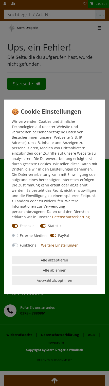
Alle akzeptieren (54, 260)
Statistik (54, 225)
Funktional (29, 245)
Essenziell (28, 225)
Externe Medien (33, 235)
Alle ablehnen (54, 270)
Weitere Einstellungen (60, 245)
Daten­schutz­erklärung (71, 216)
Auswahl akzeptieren (54, 280)
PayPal (63, 235)
